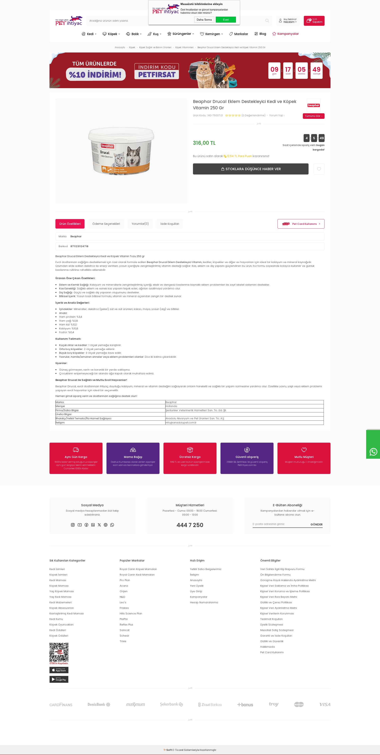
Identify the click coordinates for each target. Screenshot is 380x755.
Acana (124, 586)
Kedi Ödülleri (57, 630)
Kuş (156, 34)
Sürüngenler (182, 34)
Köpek (112, 34)
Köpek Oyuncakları (61, 624)
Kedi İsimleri (57, 569)
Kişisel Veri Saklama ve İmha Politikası (284, 586)
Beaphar (76, 236)
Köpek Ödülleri (58, 636)
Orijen (123, 591)
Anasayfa (196, 580)
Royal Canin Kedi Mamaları (137, 575)
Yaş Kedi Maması (60, 597)
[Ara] (267, 21)
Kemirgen (212, 34)
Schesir (124, 636)
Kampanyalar (288, 34)
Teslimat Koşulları (271, 619)
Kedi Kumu (56, 619)
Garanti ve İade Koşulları (276, 636)
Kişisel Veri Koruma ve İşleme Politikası (285, 591)
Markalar (241, 34)
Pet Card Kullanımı (304, 224)
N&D (122, 597)
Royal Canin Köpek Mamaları (138, 569)
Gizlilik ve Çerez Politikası (276, 602)
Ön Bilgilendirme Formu (275, 575)
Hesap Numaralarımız (204, 602)
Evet (226, 19)
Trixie (123, 641)
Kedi (90, 34)
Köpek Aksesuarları (61, 608)
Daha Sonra (204, 19)
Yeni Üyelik (196, 586)
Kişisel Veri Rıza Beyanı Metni (278, 597)
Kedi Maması (57, 580)
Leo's (123, 602)
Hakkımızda (267, 647)
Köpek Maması (58, 586)
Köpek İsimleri (58, 575)
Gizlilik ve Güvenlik (271, 641)
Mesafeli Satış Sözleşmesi (277, 630)
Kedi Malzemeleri (60, 602)
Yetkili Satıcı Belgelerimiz (205, 569)
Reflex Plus (126, 624)
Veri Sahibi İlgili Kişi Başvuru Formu (282, 569)
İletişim (194, 575)
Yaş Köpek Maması (61, 591)
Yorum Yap (276, 115)
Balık (135, 34)
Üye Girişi (196, 591)
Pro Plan (125, 580)
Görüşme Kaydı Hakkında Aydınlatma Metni (288, 580)
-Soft (168, 750)
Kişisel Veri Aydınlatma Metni (278, 608)
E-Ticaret (178, 750)
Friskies (124, 608)
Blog (262, 34)
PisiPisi (124, 619)
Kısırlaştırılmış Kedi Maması (66, 613)
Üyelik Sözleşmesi (271, 624)
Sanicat (124, 630)
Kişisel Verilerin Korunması (277, 613)
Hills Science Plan (131, 613)
